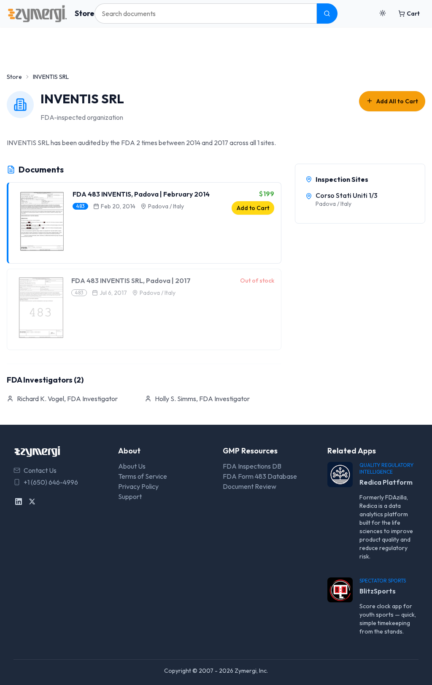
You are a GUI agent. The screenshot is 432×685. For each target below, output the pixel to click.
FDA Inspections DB (252, 466)
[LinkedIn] (19, 501)
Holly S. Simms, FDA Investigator (202, 398)
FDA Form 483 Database (260, 476)
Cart (413, 13)
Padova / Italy (166, 206)
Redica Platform (386, 482)
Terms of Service (142, 476)
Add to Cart (253, 208)
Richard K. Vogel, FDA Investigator (67, 398)
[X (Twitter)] (32, 501)
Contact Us (40, 470)
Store (84, 13)
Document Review (249, 486)
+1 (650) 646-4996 (51, 482)
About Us (132, 466)
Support (130, 496)
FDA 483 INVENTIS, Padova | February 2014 (141, 194)
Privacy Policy (138, 486)
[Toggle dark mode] (382, 13)
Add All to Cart (397, 101)
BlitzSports (377, 591)
